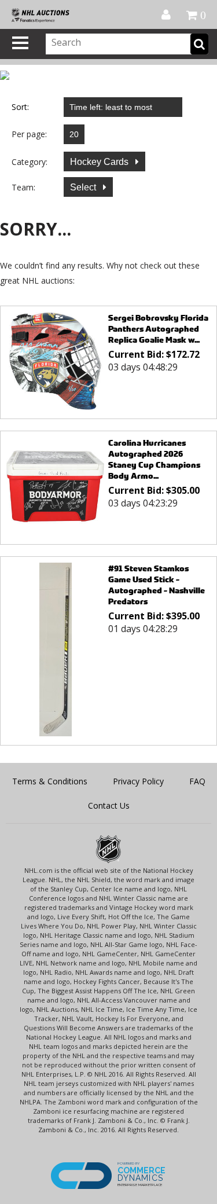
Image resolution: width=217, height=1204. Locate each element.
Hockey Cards (100, 162)
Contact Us (109, 805)
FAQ (197, 781)
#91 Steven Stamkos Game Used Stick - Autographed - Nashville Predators (156, 585)
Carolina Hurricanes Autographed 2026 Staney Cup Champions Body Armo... (154, 459)
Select (84, 187)
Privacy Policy (138, 781)
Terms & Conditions (49, 781)
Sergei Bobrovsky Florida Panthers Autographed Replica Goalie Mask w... (158, 328)
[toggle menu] (20, 43)
